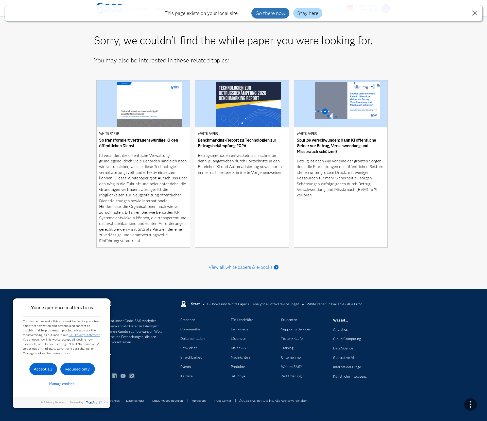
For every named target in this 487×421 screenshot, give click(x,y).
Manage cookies (61, 384)
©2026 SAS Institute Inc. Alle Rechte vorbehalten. (273, 400)
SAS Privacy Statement (84, 335)
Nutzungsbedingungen (167, 400)
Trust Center (222, 400)
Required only (77, 369)
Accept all (43, 369)
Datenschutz (135, 400)
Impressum (198, 400)
